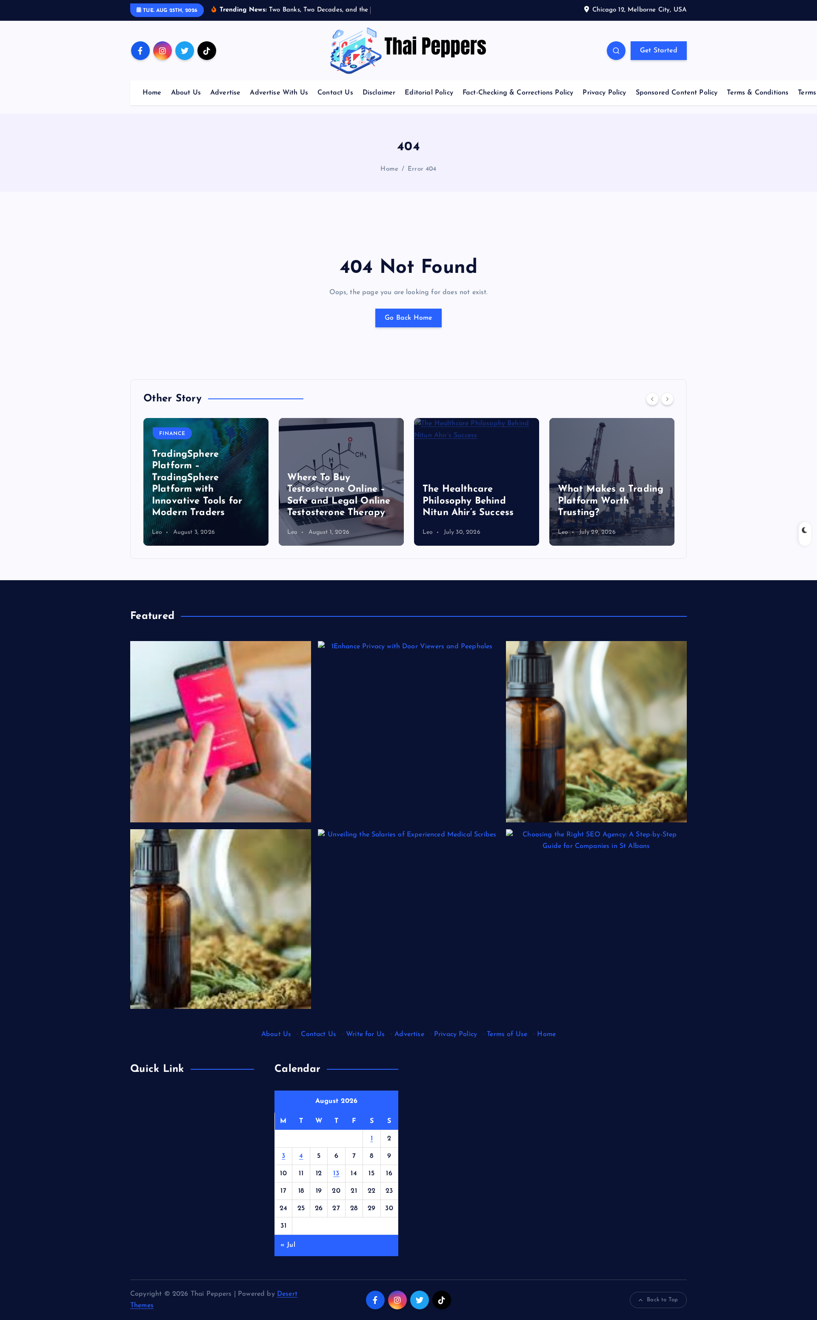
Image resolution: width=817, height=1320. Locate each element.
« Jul (287, 1245)
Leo (157, 532)
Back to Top (662, 1300)
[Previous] (652, 398)
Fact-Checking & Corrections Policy (518, 92)
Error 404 (422, 169)
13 (336, 1173)
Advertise (225, 92)
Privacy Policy (604, 92)
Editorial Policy (429, 92)
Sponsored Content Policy (677, 92)
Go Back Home (408, 318)
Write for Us (365, 1034)
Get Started (658, 50)
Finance (172, 433)
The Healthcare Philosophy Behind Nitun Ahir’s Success (468, 501)
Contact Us (335, 92)
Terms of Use (507, 1034)
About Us (186, 92)
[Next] (667, 398)
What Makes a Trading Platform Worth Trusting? (610, 501)
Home (152, 92)
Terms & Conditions (757, 92)
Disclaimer (379, 92)
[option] (206, 482)
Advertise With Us (279, 92)
